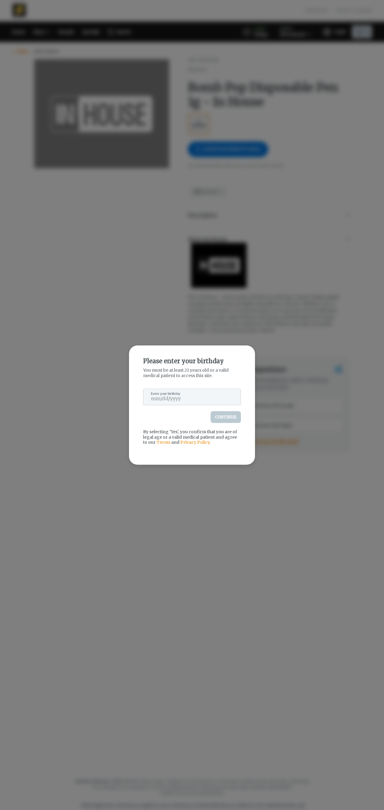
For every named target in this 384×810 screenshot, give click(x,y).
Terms (163, 442)
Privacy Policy (195, 442)
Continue (225, 417)
